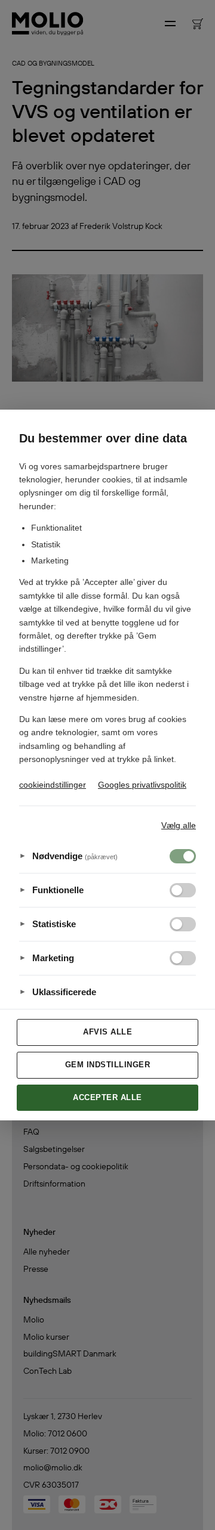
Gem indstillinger (107, 1064)
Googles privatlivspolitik (142, 784)
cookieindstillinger (52, 784)
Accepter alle (107, 1097)
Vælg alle (178, 825)
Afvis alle (107, 1031)
